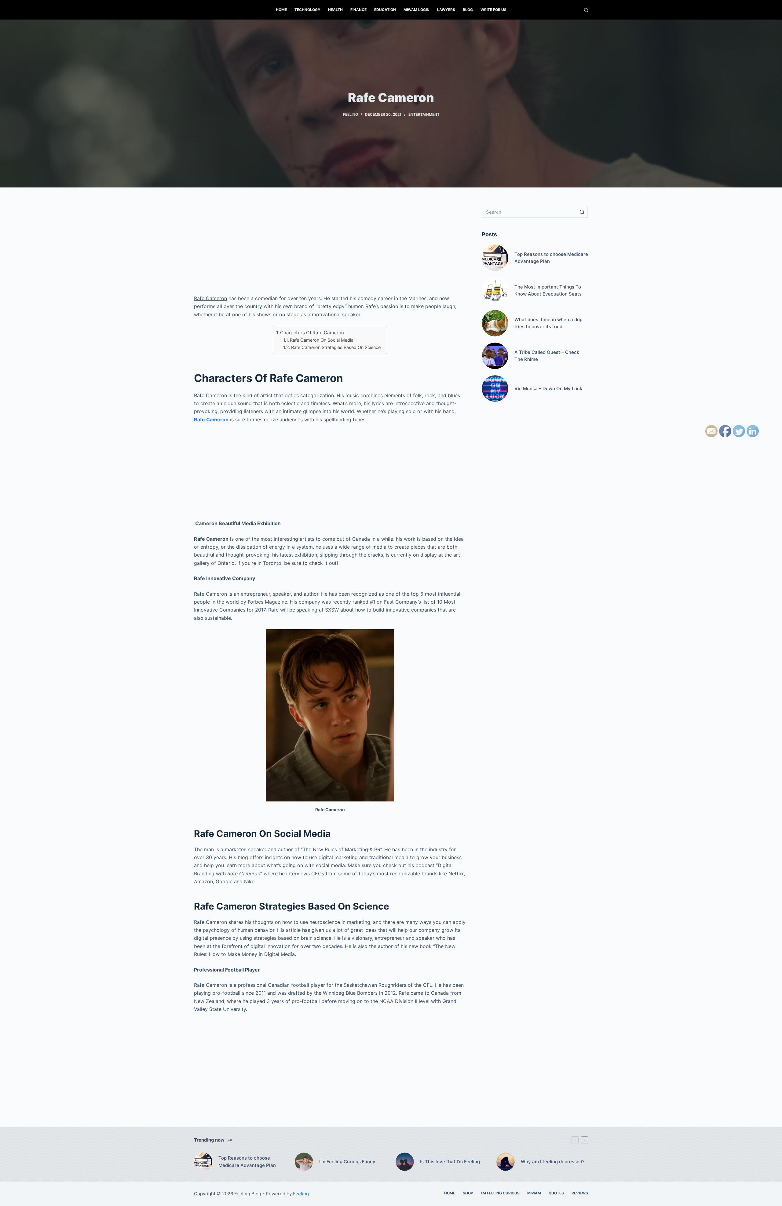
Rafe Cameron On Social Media (321, 340)
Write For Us (493, 9)
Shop (468, 1193)
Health (335, 9)
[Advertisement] (330, 248)
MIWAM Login (416, 9)
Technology (307, 9)
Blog (468, 9)
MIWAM (534, 1193)
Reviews (580, 1193)
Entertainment (424, 114)
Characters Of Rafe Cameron (312, 333)
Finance (358, 9)
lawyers (446, 9)
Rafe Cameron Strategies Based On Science (336, 347)
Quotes (556, 1193)
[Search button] (582, 212)
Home (281, 9)
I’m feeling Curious (500, 1193)
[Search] (586, 10)
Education (385, 9)
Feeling (350, 114)
